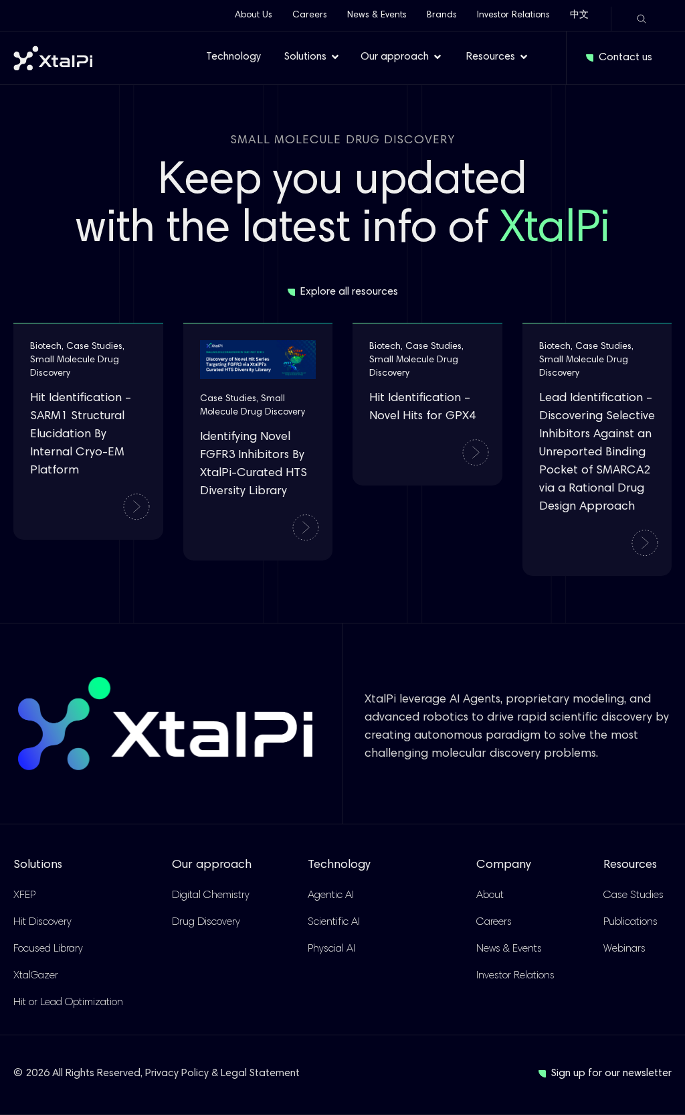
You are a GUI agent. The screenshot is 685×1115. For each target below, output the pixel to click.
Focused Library (48, 949)
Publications (630, 922)
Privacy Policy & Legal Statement (222, 1073)
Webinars (624, 949)
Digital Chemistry (211, 895)
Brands (442, 15)
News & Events (377, 15)
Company (503, 865)
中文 (579, 15)
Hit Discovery (42, 922)
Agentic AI (331, 895)
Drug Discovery (206, 922)
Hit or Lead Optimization (68, 1002)
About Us (253, 15)
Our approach (212, 865)
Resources (630, 865)
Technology (339, 865)
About (490, 895)
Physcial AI (331, 949)
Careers (309, 15)
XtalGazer (35, 975)
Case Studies (633, 895)
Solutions (37, 865)
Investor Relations (513, 15)
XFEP (24, 895)
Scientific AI (334, 922)
